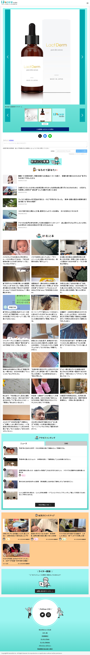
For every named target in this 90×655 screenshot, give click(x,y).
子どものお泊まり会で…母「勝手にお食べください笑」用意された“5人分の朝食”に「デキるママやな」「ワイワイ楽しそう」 (73, 343)
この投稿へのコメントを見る (45, 129)
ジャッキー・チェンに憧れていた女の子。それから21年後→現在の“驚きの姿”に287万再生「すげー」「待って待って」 (16, 342)
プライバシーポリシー (45, 646)
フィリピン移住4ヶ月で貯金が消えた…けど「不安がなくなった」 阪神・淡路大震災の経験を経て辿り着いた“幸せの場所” (52, 200)
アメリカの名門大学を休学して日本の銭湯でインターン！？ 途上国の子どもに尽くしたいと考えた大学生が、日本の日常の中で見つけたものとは (52, 224)
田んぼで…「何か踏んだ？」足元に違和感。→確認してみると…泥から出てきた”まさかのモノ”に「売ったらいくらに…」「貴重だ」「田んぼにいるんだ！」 (16, 399)
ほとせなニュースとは (45, 629)
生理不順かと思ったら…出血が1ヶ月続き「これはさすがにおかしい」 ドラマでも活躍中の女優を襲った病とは (52, 471)
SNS (66, 443)
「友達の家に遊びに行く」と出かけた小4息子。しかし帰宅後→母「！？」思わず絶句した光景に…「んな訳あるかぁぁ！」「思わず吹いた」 (44, 372)
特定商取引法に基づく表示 (45, 649)
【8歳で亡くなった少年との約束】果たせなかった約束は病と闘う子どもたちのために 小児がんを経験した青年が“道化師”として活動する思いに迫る (52, 188)
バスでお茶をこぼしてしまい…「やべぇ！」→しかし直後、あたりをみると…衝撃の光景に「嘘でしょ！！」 (44, 259)
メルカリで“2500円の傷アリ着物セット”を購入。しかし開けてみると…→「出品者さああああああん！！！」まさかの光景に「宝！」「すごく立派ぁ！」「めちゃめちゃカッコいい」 (16, 426)
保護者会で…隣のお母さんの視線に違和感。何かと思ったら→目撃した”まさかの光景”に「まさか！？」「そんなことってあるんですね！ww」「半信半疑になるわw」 (44, 287)
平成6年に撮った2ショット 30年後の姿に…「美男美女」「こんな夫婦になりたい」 (45, 459)
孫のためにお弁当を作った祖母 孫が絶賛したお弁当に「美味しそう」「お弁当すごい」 (46, 481)
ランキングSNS (45, 639)
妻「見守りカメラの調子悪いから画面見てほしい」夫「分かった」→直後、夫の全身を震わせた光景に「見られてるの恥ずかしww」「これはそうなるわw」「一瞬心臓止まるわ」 (16, 287)
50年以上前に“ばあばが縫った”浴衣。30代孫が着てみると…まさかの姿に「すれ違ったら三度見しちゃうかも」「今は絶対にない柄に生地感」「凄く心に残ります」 (73, 287)
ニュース (23, 443)
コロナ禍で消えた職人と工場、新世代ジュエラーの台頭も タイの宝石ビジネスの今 (48, 211)
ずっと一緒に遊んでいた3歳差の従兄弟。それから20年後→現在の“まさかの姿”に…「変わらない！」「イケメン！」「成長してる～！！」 (73, 372)
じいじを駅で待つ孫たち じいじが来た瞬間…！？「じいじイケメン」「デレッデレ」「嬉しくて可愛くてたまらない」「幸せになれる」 (52, 494)
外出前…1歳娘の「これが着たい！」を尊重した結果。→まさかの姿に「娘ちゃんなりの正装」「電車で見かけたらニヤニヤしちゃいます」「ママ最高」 (44, 399)
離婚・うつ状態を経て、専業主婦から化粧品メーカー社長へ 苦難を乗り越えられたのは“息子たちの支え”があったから (52, 177)
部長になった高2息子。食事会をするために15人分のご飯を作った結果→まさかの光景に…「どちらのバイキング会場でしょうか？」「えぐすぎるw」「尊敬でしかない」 (44, 345)
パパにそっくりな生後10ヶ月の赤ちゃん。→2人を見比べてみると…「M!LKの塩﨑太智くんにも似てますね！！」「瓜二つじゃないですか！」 (16, 260)
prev (7, 56)
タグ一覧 (44, 633)
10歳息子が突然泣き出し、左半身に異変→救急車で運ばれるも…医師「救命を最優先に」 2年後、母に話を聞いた (73, 398)
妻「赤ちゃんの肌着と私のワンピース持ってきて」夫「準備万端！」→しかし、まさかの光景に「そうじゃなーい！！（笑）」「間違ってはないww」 (16, 315)
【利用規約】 (45, 636)
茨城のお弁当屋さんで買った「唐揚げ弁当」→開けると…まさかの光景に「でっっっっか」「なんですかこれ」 (16, 371)
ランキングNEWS (45, 642)
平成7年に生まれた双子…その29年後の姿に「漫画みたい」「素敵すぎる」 (42, 448)
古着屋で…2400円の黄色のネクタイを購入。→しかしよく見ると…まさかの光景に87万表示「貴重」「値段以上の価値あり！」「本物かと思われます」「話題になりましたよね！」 (73, 316)
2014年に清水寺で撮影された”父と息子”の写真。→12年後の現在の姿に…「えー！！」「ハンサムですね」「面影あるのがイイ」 (44, 425)
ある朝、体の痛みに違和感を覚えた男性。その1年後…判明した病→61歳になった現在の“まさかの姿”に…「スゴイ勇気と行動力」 (73, 260)
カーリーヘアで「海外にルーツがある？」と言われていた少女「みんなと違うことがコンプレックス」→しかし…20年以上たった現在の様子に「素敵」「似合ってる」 (44, 316)
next (82, 56)
